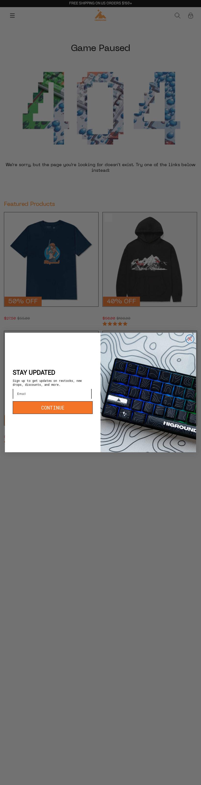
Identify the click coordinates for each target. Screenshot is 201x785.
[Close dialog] (190, 339)
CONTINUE (52, 407)
